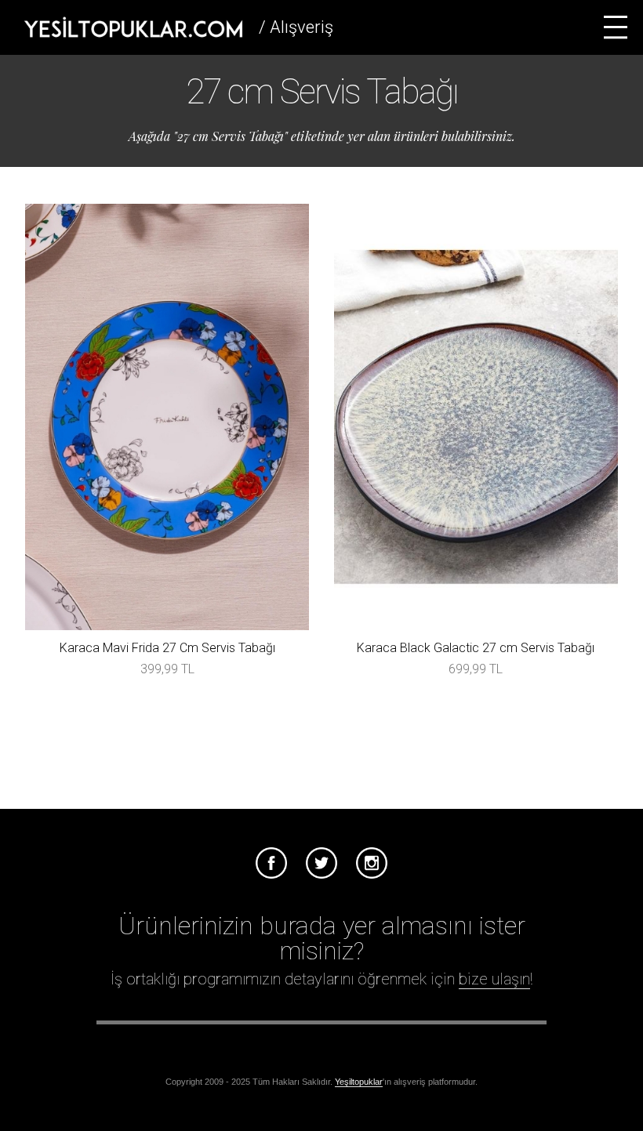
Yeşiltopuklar (359, 1081)
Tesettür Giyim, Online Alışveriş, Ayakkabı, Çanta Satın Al (133, 27)
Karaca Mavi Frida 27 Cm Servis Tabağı (167, 647)
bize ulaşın (494, 979)
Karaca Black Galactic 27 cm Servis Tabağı (475, 647)
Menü (615, 27)
